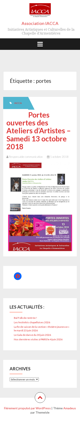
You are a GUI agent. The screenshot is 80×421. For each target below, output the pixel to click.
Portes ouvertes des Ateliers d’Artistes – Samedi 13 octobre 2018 (38, 130)
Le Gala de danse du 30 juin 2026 (32, 334)
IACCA (18, 103)
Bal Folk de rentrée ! (25, 317)
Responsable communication (26, 156)
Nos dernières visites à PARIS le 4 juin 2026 (38, 339)
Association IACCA (40, 23)
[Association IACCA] (40, 11)
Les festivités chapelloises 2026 (32, 322)
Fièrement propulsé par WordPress (27, 408)
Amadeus (69, 408)
